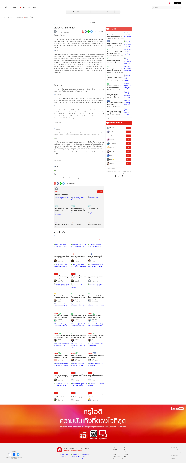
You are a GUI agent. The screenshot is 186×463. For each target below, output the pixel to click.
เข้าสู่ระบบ (178, 3)
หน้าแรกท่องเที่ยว (71, 12)
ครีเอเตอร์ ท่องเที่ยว (20, 17)
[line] (10, 454)
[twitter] (18, 454)
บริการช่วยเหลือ (174, 455)
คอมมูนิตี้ (126, 456)
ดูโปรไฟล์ (57, 191)
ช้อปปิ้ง (114, 454)
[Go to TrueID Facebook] (115, 176)
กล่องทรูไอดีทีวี (116, 456)
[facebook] (14, 454)
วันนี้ (6, 7)
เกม (24, 7)
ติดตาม (100, 191)
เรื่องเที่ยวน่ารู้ (110, 12)
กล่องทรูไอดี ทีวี (164, 3)
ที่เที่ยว (78, 12)
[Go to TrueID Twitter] (119, 176)
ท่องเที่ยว (12, 17)
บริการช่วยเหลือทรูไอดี (118, 459)
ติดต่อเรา (173, 458)
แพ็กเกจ (126, 454)
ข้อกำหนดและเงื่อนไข (175, 450)
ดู (9, 7)
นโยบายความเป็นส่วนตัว (176, 453)
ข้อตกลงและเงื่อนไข (111, 171)
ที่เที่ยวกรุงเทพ (86, 12)
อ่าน (20, 7)
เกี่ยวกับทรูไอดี (174, 447)
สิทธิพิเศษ (14, 7)
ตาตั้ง (29, 7)
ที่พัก (93, 12)
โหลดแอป (155, 3)
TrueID (9, 3)
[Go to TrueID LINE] (122, 176)
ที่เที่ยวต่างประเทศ (100, 12)
